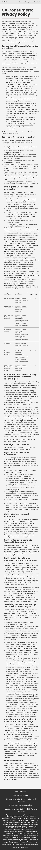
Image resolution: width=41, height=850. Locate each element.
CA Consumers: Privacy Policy (20, 805)
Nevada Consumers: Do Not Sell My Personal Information (21, 810)
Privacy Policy (20, 791)
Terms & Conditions (20, 795)
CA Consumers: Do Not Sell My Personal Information (21, 800)
